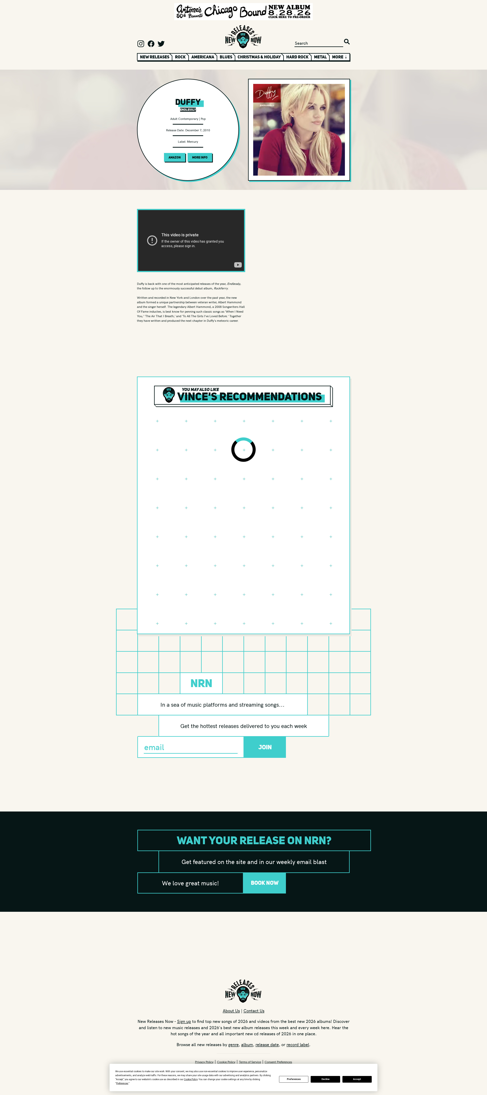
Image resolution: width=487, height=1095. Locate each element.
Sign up (184, 1021)
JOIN (265, 747)
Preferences (294, 1079)
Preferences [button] (122, 1083)
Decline (325, 1079)
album (247, 1044)
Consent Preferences (278, 1062)
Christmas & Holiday (259, 57)
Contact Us (254, 1010)
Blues (226, 57)
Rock (180, 57)
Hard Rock (297, 57)
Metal (320, 57)
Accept (357, 1079)
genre (233, 1044)
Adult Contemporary (184, 118)
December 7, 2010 (197, 130)
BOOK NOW (265, 882)
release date (267, 1044)
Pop (203, 118)
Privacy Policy (204, 1062)
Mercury (192, 141)
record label (297, 1044)
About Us (231, 1010)
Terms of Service (250, 1062)
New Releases (154, 57)
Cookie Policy (226, 1062)
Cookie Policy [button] (190, 1079)
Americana (202, 57)
